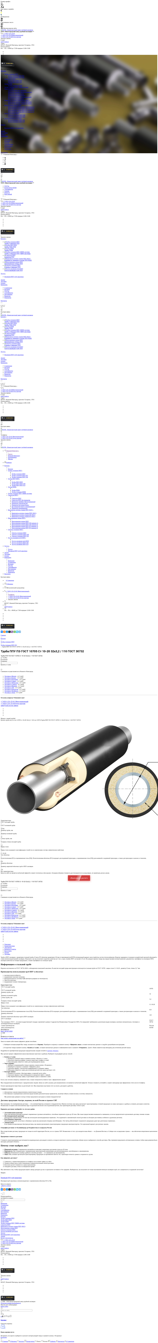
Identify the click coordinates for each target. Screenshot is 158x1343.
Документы (8, 947)
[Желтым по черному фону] (1, 13)
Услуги (3, 125)
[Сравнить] (1, 668)
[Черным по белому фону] (1, 11)
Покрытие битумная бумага (16, 95)
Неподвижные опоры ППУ (13, 105)
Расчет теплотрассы (7, 1238)
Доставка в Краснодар (11, 689)
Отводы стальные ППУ (11, 113)
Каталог (3, 71)
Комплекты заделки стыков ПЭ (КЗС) (20, 103)
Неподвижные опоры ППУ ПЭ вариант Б (21, 112)
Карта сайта (4, 1306)
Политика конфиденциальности (11, 1303)
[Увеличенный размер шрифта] (2, 7)
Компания (4, 136)
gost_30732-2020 (7, 1031)
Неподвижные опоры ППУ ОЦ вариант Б (21, 108)
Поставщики (8, 146)
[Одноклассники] (4, 632)
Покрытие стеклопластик (16, 94)
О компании (8, 139)
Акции (3, 131)
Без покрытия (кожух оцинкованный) (19, 97)
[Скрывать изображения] (2, 20)
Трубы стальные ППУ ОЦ (16, 77)
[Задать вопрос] (1, 666)
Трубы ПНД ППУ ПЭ (15, 82)
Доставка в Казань (10, 678)
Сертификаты (8, 144)
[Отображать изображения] (2, 18)
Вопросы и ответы (10, 949)
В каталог (4, 1337)
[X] (9, 632)
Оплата (3, 134)
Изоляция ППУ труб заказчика (14, 128)
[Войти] (1, 176)
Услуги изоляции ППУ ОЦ (16, 120)
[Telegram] (5, 159)
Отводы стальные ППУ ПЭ (16, 117)
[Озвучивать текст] (2, 24)
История (7, 141)
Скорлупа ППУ (9, 89)
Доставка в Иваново (10, 686)
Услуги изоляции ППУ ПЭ (16, 121)
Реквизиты (7, 149)
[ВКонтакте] (5, 157)
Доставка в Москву (10, 676)
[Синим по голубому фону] (1, 15)
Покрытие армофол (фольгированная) (20, 92)
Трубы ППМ (8, 84)
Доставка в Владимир (11, 679)
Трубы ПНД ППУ (10, 79)
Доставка (4, 133)
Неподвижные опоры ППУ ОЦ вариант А (21, 107)
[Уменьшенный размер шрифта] (1, 3)
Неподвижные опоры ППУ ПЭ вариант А (21, 110)
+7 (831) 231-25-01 (9, 33)
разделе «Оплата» (52, 1050)
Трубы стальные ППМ (15, 85)
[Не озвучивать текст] (2, 26)
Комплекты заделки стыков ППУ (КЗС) (16, 100)
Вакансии (7, 147)
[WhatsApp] (15, 632)
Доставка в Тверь (9, 692)
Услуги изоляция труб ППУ (13, 118)
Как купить (8, 951)
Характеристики (9, 946)
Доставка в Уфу (9, 687)
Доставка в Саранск (10, 684)
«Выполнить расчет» (79, 878)
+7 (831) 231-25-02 (11, 37)
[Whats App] (5, 164)
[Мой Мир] (7, 632)
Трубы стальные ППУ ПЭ (16, 76)
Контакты (4, 152)
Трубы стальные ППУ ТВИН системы (16, 87)
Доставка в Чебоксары (11, 683)
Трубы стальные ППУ (11, 74)
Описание (7, 944)
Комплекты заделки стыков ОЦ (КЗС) (20, 102)
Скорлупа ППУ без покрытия (17, 90)
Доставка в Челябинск (11, 691)
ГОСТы (6, 142)
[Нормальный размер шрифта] (2, 5)
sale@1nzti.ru (5, 42)
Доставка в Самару (10, 681)
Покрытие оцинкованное (16, 98)
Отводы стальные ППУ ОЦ (16, 115)
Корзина (4, 1320)
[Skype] (17, 632)
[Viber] (5, 161)
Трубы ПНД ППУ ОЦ (15, 80)
